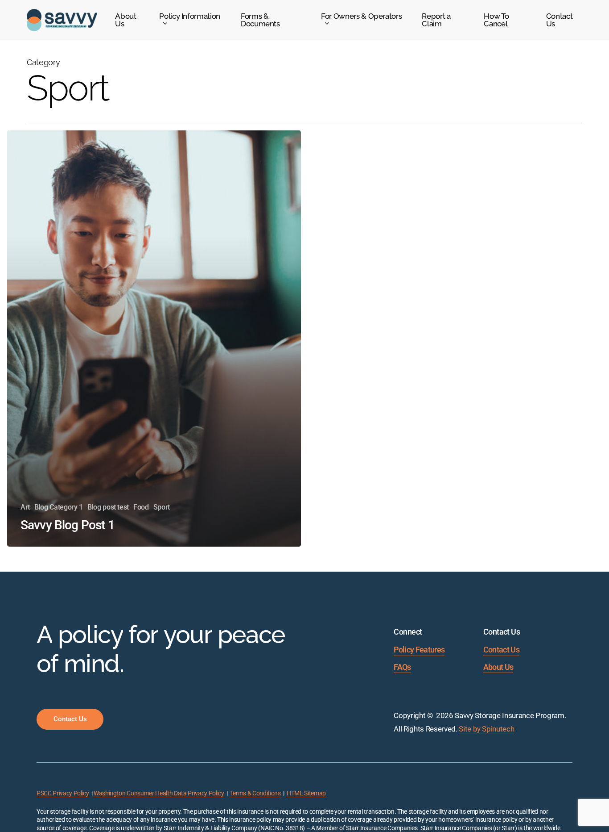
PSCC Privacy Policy (63, 793)
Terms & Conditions (255, 793)
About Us (498, 667)
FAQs (402, 667)
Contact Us (501, 649)
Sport (161, 507)
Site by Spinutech (486, 728)
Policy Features (419, 649)
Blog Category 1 (58, 507)
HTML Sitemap (306, 793)
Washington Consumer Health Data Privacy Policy (159, 793)
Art (25, 507)
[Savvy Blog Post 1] (154, 338)
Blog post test (108, 507)
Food (141, 507)
